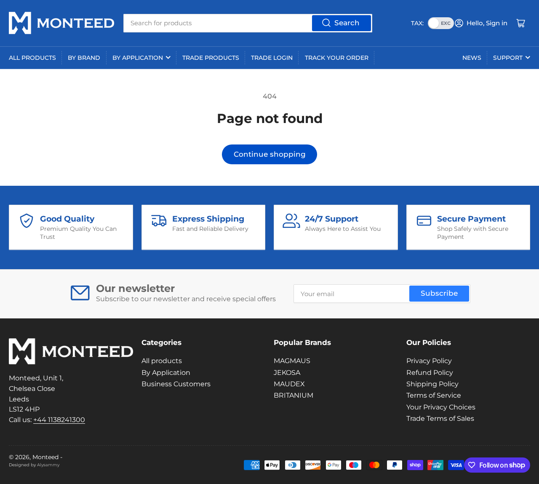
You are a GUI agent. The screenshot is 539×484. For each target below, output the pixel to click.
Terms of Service (433, 395)
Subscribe (439, 293)
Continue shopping (270, 154)
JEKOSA (287, 373)
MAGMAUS (292, 361)
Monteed (45, 457)
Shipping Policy (432, 384)
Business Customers (176, 384)
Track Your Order (336, 57)
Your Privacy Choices (440, 407)
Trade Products (210, 57)
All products (32, 57)
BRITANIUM (293, 395)
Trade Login (272, 57)
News (471, 57)
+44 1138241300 (59, 420)
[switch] (441, 23)
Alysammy (48, 465)
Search (347, 23)
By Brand (84, 57)
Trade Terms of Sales (440, 418)
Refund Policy (429, 373)
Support (508, 57)
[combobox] (247, 23)
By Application (137, 57)
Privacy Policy (429, 361)
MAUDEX (289, 384)
